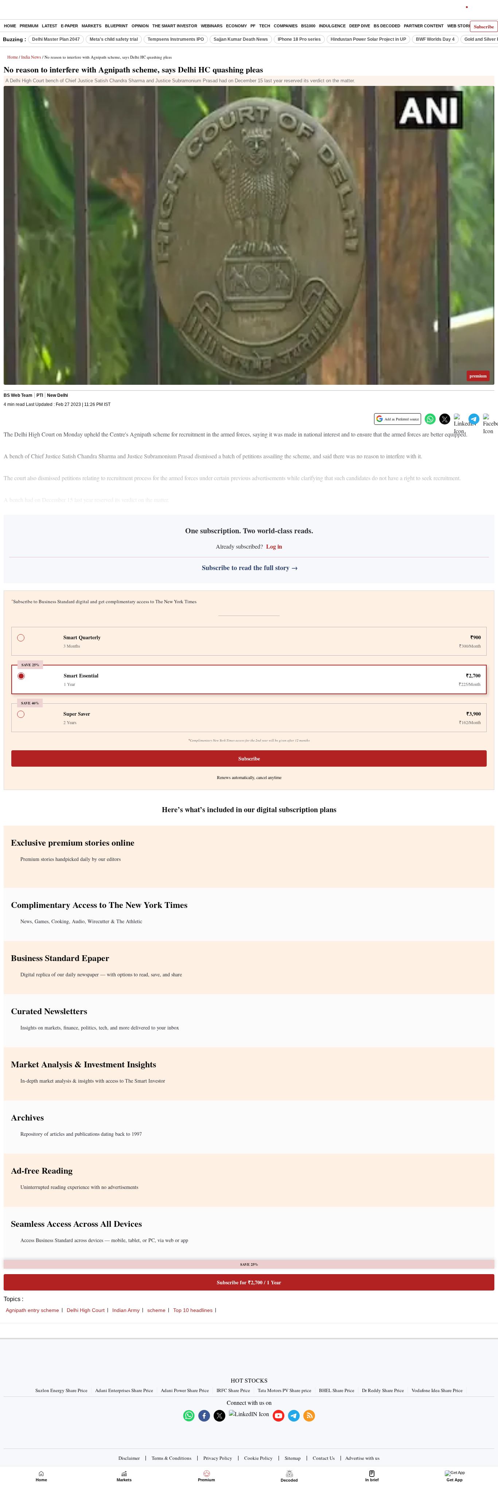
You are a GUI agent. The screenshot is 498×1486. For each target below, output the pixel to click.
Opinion (140, 26)
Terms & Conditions (171, 1458)
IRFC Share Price (233, 1390)
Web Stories (461, 26)
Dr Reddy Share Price (383, 1390)
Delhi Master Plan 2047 (56, 39)
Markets (91, 26)
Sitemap (293, 1458)
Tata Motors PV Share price (284, 1390)
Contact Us (324, 1458)
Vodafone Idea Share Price (437, 1390)
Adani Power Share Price (185, 1390)
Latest (49, 26)
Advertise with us (362, 1458)
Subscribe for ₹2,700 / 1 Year (249, 1282)
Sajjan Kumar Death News (241, 39)
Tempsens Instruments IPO (176, 39)
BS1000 (308, 26)
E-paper (69, 26)
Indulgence (332, 26)
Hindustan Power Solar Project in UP (368, 39)
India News (31, 57)
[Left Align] (7, 11)
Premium (29, 26)
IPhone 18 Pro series (299, 39)
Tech (264, 26)
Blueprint (116, 26)
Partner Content (424, 26)
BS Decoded (387, 26)
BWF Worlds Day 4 (435, 39)
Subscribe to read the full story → (250, 567)
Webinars (211, 26)
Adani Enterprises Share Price (124, 1390)
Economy (236, 26)
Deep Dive (359, 26)
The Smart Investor (174, 26)
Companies (285, 26)
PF (253, 26)
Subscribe (484, 26)
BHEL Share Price (336, 1390)
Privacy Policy (217, 1458)
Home (10, 26)
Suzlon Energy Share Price (61, 1390)
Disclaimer (129, 1458)
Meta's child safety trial (114, 39)
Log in (273, 546)
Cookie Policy (258, 1458)
